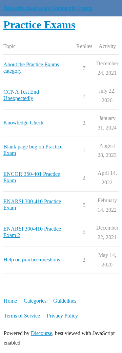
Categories (35, 301)
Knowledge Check (23, 122)
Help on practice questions (31, 259)
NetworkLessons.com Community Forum (48, 8)
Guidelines (64, 301)
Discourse (41, 333)
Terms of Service (22, 316)
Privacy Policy (62, 316)
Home (10, 301)
